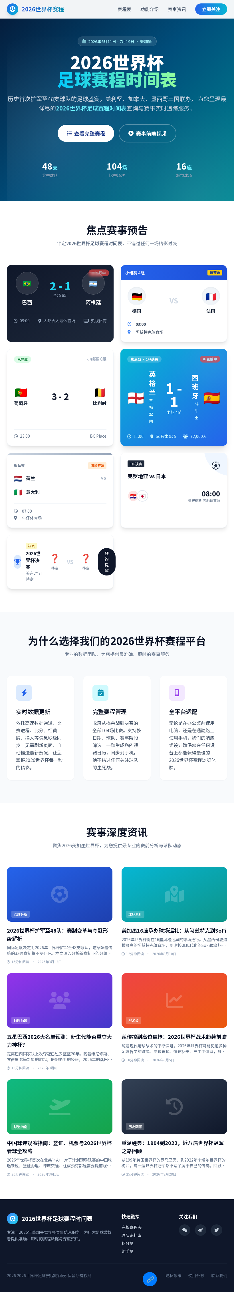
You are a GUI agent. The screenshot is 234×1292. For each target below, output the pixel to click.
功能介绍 (149, 9)
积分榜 (128, 1243)
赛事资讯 (177, 9)
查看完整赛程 (89, 133)
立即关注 (211, 9)
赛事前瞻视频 (151, 133)
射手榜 (128, 1251)
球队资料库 (132, 1235)
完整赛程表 (132, 1227)
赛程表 (124, 9)
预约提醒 (107, 561)
